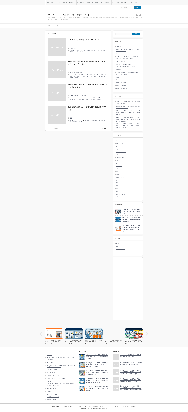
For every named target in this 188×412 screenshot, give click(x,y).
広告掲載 (107, 2)
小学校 (117, 174)
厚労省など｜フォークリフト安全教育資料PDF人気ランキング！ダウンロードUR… (74, 342)
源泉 (95, 76)
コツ (71, 97)
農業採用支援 (98, 2)
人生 (86, 50)
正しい (99, 120)
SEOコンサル (115, 2)
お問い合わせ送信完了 (52, 369)
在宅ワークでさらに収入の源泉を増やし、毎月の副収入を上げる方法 (87, 63)
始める (95, 50)
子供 (101, 50)
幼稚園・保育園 (120, 177)
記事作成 (100, 99)
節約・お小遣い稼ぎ (77, 72)
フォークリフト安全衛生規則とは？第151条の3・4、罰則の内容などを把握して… (113, 342)
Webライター (119, 143)
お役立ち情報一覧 (120, 61)
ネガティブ (82, 50)
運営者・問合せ (55, 2)
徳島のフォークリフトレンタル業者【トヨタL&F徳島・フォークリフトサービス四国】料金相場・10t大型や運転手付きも (128, 125)
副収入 (102, 74)
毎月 (80, 99)
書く (92, 76)
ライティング (92, 74)
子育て (71, 48)
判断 (85, 120)
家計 (117, 171)
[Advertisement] (128, 288)
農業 (117, 196)
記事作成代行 (124, 2)
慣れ (75, 99)
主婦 (92, 97)
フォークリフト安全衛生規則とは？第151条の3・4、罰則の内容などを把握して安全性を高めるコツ (97, 372)
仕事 (89, 50)
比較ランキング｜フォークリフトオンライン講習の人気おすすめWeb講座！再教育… (133, 342)
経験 (91, 99)
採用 (117, 180)
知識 (86, 99)
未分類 (117, 188)
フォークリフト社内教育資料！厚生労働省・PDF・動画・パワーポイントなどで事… (94, 342)
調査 (73, 121)
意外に (92, 120)
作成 (97, 74)
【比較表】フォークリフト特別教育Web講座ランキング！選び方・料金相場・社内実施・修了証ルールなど (97, 380)
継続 (94, 99)
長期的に (76, 77)
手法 (87, 76)
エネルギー (72, 50)
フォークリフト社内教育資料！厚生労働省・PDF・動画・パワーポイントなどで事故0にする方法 (97, 388)
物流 (117, 191)
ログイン (118, 243)
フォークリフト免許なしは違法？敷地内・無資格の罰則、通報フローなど (131, 211)
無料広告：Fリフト (121, 77)
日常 (96, 120)
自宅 (96, 99)
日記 (75, 48)
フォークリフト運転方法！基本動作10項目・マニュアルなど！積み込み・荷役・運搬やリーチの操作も (131, 228)
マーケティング (120, 157)
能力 (102, 120)
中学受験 (118, 160)
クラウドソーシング (121, 152)
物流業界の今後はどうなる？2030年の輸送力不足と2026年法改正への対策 (131, 363)
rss (137, 15)
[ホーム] (47, 2)
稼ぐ (75, 51)
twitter (140, 15)
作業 (100, 74)
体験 (92, 50)
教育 (117, 182)
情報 (89, 120)
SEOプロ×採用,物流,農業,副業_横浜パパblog (68, 14)
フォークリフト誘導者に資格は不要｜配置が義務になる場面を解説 (130, 355)
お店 (117, 149)
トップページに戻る (53, 128)
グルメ (117, 154)
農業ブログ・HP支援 (121, 82)
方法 (77, 99)
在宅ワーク (79, 76)
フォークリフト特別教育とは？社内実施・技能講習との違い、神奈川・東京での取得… (54, 342)
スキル (77, 50)
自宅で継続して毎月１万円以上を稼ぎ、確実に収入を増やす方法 (87, 86)
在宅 (75, 76)
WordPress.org (119, 251)
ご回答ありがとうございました (133, 3)
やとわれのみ (73, 74)
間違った (80, 121)
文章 (89, 76)
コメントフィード (120, 249)
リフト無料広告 (63, 2)
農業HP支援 (89, 2)
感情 (104, 50)
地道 (84, 76)
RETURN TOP (105, 128)
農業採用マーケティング (122, 85)
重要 (76, 121)
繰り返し (99, 76)
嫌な (99, 50)
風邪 (83, 51)
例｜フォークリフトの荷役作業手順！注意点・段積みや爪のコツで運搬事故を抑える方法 (131, 219)
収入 (72, 76)
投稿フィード (119, 246)
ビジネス (76, 120)
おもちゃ (118, 146)
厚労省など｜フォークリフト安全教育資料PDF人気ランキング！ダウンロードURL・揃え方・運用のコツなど (97, 364)
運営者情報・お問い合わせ (122, 88)
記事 (102, 76)
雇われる (79, 51)
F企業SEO (72, 2)
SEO (117, 140)
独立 (72, 51)
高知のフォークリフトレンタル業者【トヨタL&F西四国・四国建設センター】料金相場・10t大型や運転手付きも (128, 112)
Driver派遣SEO (81, 2)
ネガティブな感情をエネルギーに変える (84, 40)
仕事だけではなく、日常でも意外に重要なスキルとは (87, 108)
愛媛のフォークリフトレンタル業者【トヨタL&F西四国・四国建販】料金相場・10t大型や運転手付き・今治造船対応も (128, 119)
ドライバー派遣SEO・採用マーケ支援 (125, 66)
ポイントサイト (84, 74)
